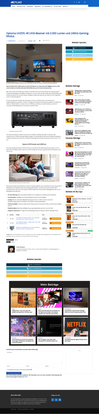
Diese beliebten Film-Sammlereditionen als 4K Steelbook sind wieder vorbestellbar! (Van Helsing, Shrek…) (82, 121)
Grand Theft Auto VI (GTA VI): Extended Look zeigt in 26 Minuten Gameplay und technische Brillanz (23, 341)
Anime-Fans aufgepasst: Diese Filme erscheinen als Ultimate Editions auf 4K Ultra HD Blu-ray (83, 132)
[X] (77, 2)
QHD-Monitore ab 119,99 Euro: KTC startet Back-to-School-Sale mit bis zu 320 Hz (83, 111)
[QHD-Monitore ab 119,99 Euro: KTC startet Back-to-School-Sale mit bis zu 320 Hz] (69, 111)
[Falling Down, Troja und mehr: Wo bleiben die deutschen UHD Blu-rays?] (69, 92)
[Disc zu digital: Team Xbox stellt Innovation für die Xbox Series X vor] (49, 327)
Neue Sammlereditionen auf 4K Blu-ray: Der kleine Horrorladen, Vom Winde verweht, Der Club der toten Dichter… (49, 312)
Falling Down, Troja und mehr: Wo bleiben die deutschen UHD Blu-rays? (83, 92)
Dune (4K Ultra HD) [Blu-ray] (79, 224)
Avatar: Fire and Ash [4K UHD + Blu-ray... (81, 208)
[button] (84, 2)
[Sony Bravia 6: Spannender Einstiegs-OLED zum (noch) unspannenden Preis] (69, 164)
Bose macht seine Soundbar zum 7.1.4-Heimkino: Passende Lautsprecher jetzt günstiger (83, 101)
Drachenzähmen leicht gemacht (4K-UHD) (81, 234)
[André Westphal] (11, 249)
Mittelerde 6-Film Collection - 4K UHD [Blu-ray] (81, 199)
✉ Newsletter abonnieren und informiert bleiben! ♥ (19, 369)
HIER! (25, 377)
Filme (76, 95)
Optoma (16, 239)
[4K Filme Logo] (18, 2)
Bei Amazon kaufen (56, 218)
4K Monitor (77, 114)
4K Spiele (76, 178)
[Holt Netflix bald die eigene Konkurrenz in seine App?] (75, 327)
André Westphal (12, 40)
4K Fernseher (77, 167)
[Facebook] (74, 2)
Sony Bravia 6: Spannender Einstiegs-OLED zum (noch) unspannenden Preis (82, 164)
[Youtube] (79, 2)
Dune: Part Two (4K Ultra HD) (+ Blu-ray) (81, 216)
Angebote (76, 104)
